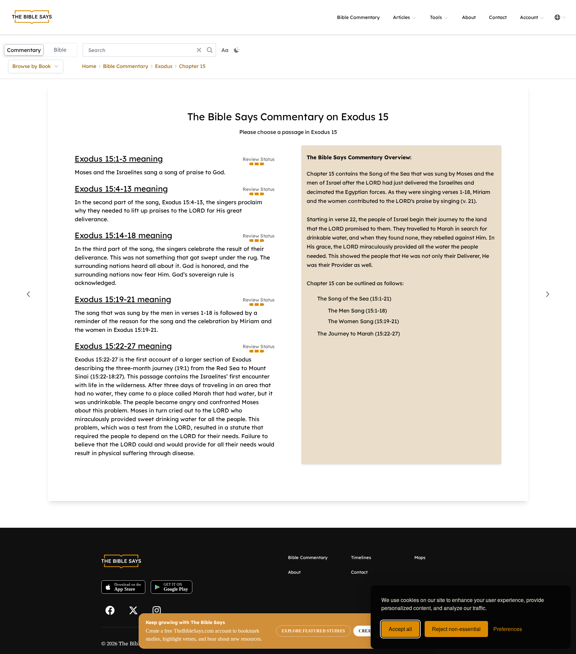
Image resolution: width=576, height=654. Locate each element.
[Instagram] (159, 610)
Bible (60, 49)
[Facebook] (113, 610)
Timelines (361, 557)
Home (89, 66)
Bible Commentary (358, 17)
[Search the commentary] (209, 50)
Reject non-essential (456, 629)
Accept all (400, 629)
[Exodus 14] (28, 294)
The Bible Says (137, 643)
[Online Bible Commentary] (32, 17)
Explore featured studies (313, 631)
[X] (136, 610)
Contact (498, 17)
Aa (225, 50)
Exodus (163, 66)
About (469, 17)
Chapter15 (192, 66)
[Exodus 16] (547, 294)
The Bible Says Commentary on (262, 116)
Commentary (24, 50)
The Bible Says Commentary (345, 157)
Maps (419, 557)
